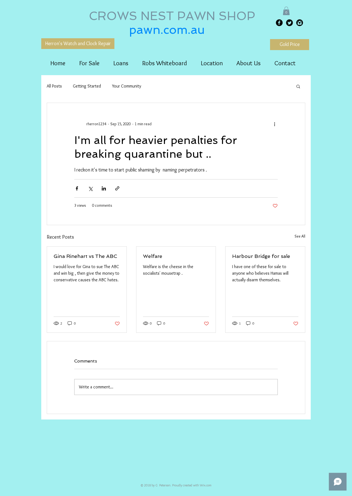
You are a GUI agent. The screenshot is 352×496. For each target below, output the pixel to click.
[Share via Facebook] (76, 188)
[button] (286, 11)
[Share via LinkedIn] (103, 188)
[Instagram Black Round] (299, 22)
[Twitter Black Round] (289, 22)
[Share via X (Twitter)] (90, 188)
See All (300, 236)
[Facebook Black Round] (279, 22)
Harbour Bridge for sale (261, 256)
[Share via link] (117, 188)
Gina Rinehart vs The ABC (85, 256)
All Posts (54, 86)
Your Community (126, 86)
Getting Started (87, 86)
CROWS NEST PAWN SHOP (173, 16)
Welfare (152, 256)
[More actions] (274, 124)
